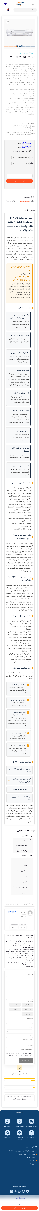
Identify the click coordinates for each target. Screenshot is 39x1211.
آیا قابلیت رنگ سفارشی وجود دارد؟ (21, 798)
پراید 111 (24, 855)
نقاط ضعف (30, 1028)
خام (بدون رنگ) (22, 871)
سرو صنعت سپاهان (21, 845)
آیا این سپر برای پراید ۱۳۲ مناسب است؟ (20, 770)
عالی (26, 1005)
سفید (25, 860)
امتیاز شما (30, 1001)
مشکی (25, 865)
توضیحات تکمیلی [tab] (24, 201)
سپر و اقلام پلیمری (28, 53)
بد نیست (26, 1009)
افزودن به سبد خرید (19, 181)
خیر (14, 927)
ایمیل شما (30, 1046)
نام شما (31, 1036)
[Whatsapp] (19, 1191)
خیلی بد (26, 1014)
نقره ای (25, 882)
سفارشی (24, 893)
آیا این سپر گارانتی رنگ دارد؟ (21, 789)
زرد (26, 876)
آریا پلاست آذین (22, 851)
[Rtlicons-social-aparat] (15, 1191)
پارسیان (25, 840)
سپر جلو (20, 53)
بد (14, 1009)
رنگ (31, 163)
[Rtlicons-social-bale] (11, 1191)
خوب (13, 1005)
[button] (7, 22)
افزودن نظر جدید (11, 904)
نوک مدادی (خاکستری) (20, 887)
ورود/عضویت (8, 9)
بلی (23, 927)
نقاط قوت (30, 1018)
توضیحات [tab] (27, 197)
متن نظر (30, 974)
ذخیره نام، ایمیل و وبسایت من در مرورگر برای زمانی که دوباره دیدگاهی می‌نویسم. (18, 1054)
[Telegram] (27, 1191)
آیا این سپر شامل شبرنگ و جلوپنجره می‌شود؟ (22, 780)
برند (31, 157)
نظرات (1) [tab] (8, 201)
